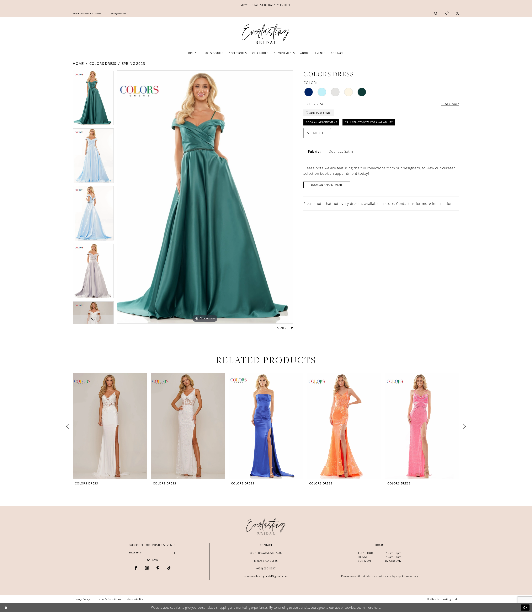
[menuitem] (87, 13)
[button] (457, 13)
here (377, 607)
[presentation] (110, 426)
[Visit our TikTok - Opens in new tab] (169, 568)
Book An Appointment (326, 184)
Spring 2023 (133, 63)
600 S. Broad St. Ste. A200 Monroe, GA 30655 (266, 556)
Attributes (317, 132)
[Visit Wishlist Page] (446, 13)
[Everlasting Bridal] (266, 34)
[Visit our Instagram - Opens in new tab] (147, 568)
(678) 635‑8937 (266, 568)
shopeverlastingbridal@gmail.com (265, 576)
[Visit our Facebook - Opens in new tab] (136, 568)
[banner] (266, 526)
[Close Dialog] (6, 607)
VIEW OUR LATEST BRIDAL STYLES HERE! (266, 4)
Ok (525, 607)
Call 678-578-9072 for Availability (369, 122)
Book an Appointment (321, 122)
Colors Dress (102, 63)
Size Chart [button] (450, 104)
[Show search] (435, 13)
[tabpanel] (93, 99)
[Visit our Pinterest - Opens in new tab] (158, 568)
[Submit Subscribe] (175, 552)
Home (78, 63)
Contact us (405, 203)
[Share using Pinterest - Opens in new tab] (292, 328)
